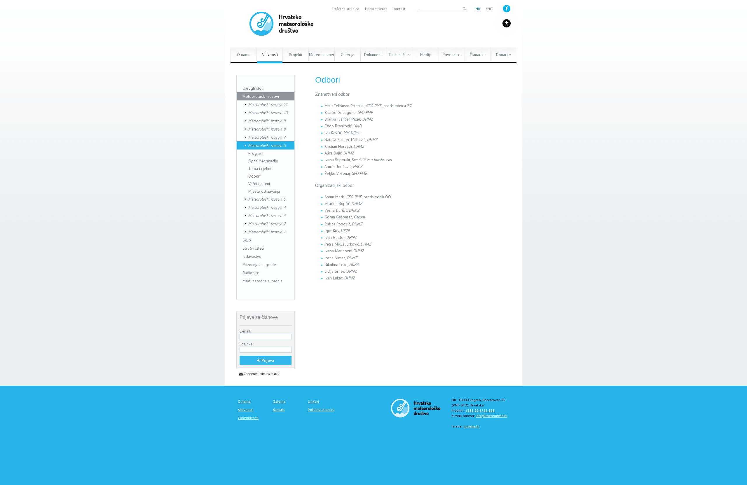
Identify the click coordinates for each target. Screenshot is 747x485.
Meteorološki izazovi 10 (268, 112)
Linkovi (313, 401)
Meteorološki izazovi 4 (267, 207)
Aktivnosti (269, 54)
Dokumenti (373, 54)
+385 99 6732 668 (480, 410)
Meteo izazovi (321, 54)
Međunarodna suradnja (262, 281)
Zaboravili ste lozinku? (261, 374)
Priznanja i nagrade (259, 264)
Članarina (478, 54)
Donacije (503, 54)
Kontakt (399, 8)
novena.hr (471, 426)
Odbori (254, 176)
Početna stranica (346, 8)
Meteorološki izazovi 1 (267, 231)
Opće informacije (263, 161)
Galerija (347, 54)
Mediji (425, 54)
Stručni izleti (253, 248)
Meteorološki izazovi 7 (267, 137)
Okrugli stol (252, 88)
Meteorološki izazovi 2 (267, 223)
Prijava (267, 360)
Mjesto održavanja (264, 191)
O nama (243, 54)
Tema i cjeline (260, 168)
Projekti (295, 54)
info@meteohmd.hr (491, 415)
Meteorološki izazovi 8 (267, 129)
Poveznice (451, 54)
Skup (246, 240)
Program (255, 153)
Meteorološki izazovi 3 (267, 215)
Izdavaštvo (251, 256)
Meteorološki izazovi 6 (267, 145)
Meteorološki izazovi (260, 96)
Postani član (399, 54)
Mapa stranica (376, 8)
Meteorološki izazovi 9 (267, 121)
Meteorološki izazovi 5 (267, 199)
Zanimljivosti (248, 418)
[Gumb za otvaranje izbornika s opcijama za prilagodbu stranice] (506, 23)
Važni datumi (259, 183)
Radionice (250, 272)
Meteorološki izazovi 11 (268, 104)
